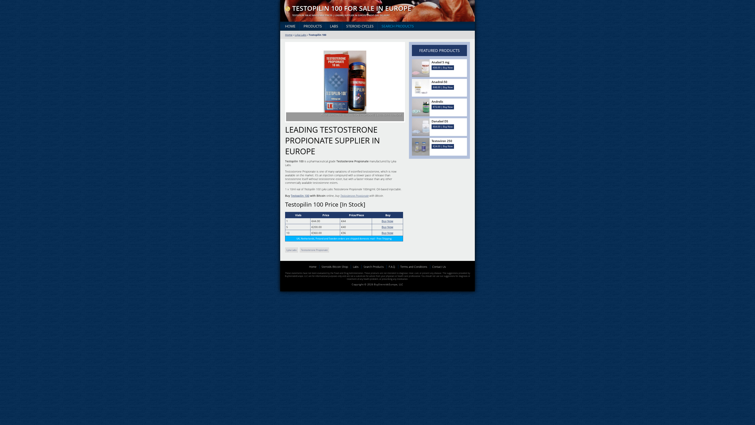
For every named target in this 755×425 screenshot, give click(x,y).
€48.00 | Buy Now (443, 87)
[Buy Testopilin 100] (287, 10)
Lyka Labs (300, 35)
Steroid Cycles (360, 26)
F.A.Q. (392, 267)
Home (290, 26)
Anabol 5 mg (440, 62)
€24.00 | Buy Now (443, 146)
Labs (334, 26)
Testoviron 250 (442, 141)
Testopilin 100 (300, 196)
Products (313, 26)
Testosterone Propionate (354, 196)
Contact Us (439, 267)
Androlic (437, 101)
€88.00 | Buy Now (443, 67)
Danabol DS (440, 121)
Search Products (398, 26)
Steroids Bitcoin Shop (334, 267)
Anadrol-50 (439, 82)
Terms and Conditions (413, 267)
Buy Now (387, 221)
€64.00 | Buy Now (443, 126)
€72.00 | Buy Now (443, 107)
